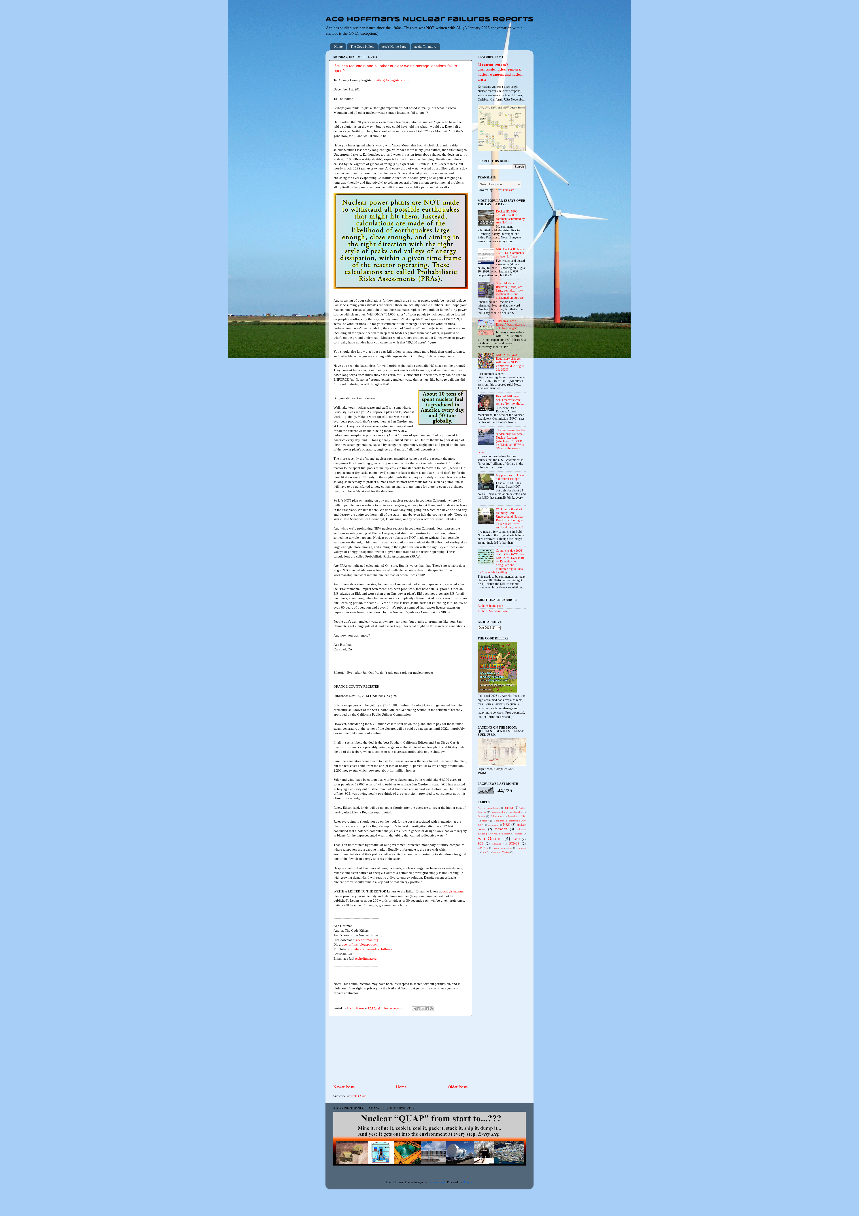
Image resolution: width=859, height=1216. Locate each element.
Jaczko (485, 820)
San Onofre (490, 838)
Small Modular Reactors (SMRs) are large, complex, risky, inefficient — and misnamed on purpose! (510, 291)
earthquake (516, 812)
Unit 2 (484, 852)
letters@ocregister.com (391, 80)
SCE (480, 843)
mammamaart (436, 1182)
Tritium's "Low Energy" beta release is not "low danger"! (510, 324)
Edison (481, 816)
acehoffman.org (425, 46)
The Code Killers (362, 46)
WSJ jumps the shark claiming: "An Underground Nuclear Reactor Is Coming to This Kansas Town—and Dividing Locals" (509, 518)
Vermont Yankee (501, 852)
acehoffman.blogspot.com (360, 944)
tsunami (522, 848)
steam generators (503, 848)
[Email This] (414, 1008)
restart (518, 833)
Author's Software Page (493, 611)
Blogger (468, 1182)
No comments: (393, 1008)
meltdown (493, 825)
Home (338, 46)
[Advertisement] (400, 1050)
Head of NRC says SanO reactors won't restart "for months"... (510, 400)
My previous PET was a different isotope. (510, 477)
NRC (506, 825)
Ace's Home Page (394, 46)
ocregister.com (452, 891)
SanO (516, 839)
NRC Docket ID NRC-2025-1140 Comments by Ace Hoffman (510, 253)
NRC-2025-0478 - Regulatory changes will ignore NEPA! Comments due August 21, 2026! (510, 362)
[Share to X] (423, 1008)
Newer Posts (344, 1087)
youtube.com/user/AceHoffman (370, 949)
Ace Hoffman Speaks (489, 807)
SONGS (514, 843)
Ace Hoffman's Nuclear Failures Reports (429, 19)
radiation (501, 829)
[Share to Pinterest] (431, 1008)
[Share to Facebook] (427, 1008)
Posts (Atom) (359, 1096)
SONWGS (483, 848)
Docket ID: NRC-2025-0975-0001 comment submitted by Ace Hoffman (510, 217)
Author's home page (490, 605)
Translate (508, 190)
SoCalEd (496, 843)
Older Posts (458, 1087)
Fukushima (496, 816)
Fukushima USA (517, 816)
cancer (509, 807)
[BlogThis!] (418, 1008)
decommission (498, 812)
